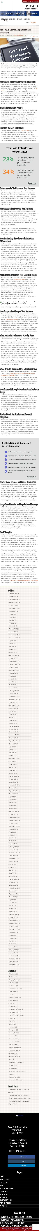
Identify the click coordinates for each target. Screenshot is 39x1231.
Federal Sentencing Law (15, 1015)
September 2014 (13, 964)
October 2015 (13, 926)
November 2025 (13, 602)
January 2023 (12, 693)
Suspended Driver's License (16, 1071)
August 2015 (12, 932)
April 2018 (12, 841)
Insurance (12, 1036)
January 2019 (12, 814)
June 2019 (12, 799)
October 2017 (13, 855)
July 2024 (11, 640)
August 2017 (12, 861)
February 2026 (13, 593)
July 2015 (11, 935)
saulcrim (4, 35)
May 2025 (11, 620)
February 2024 (13, 655)
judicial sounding (14, 1039)
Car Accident (12, 986)
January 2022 (12, 729)
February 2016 (13, 914)
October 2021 (13, 738)
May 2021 (11, 752)
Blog (23, 14)
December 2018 (13, 817)
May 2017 (11, 870)
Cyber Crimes (12, 991)
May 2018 (11, 838)
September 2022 (13, 705)
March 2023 (12, 688)
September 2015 (13, 929)
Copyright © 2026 (6, 1228)
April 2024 (12, 649)
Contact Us (26, 19)
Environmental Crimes (15, 1009)
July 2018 (11, 832)
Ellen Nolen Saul (5, 1203)
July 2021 (11, 746)
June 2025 (12, 617)
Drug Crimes (12, 1000)
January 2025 (12, 632)
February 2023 (13, 691)
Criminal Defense (18, 35)
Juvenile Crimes (13, 1041)
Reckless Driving (13, 1056)
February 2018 (13, 847)
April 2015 (12, 944)
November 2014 (13, 958)
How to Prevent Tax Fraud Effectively (19, 1095)
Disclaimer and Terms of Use (13, 1230)
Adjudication (12, 974)
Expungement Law (14, 1012)
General (11, 1024)
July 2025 (11, 614)
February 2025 (13, 629)
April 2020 (12, 770)
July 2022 (11, 711)
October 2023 (13, 667)
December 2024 (13, 635)
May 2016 (11, 905)
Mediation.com (29, 1230)
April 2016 (12, 908)
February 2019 (13, 811)
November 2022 (13, 699)
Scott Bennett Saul (6, 1200)
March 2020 (12, 773)
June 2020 (12, 764)
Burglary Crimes (13, 980)
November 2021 (13, 735)
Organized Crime (13, 1050)
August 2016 (12, 897)
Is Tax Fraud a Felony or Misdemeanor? (20, 1098)
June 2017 (12, 867)
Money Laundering (14, 1047)
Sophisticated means (19, 279)
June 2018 (12, 835)
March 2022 (12, 723)
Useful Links (4, 19)
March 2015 (12, 947)
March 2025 (12, 626)
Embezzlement (13, 1006)
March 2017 (12, 876)
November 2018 (13, 820)
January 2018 (12, 850)
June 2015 (12, 938)
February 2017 (13, 879)
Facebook (23, 1157)
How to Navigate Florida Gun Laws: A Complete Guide (17, 1226)
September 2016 (13, 894)
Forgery (11, 1021)
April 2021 (12, 755)
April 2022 (12, 720)
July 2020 (11, 761)
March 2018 (12, 844)
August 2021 (12, 744)
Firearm (11, 1018)
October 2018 (13, 823)
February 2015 (13, 950)
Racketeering (12, 1053)
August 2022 (12, 708)
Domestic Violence (14, 997)
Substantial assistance (12, 319)
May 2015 (11, 941)
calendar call (12, 983)
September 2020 (13, 758)
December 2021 (13, 732)
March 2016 (12, 911)
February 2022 (13, 726)
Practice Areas (9, 14)
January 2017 (12, 882)
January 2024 (12, 658)
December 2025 (13, 599)
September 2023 (13, 670)
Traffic (10, 1074)
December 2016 (13, 885)
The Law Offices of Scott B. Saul (19, 1228)
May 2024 (11, 646)
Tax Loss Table (25, 130)
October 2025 (13, 605)
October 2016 (13, 891)
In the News (12, 19)
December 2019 (13, 782)
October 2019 (13, 788)
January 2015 (12, 953)
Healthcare (12, 1027)
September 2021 (13, 741)
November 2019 (13, 785)
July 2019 (11, 797)
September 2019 (13, 791)
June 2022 (12, 714)
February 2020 (13, 776)
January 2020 (12, 779)
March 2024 (12, 652)
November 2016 (13, 888)
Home (2, 14)
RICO (10, 1059)
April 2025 (12, 623)
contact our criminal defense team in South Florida (24, 580)
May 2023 (11, 682)
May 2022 (11, 717)
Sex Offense (12, 1065)
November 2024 (13, 638)
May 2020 (11, 767)
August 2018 (12, 829)
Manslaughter (13, 1044)
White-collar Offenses (15, 1080)
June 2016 (12, 903)
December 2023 (13, 661)
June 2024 (12, 643)
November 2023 (13, 664)
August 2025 (12, 611)
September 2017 (13, 858)
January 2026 (12, 596)
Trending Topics (13, 1077)
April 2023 (12, 685)
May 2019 (11, 802)
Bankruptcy (12, 977)
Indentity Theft (13, 1033)
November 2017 (13, 852)
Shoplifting (12, 1068)
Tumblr (24, 1161)
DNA (10, 994)
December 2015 (13, 920)
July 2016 (11, 900)
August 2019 (12, 794)
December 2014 (13, 956)
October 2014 (13, 961)
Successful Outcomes (31, 14)
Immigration (12, 1030)
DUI (10, 1003)
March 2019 (12, 808)
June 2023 (12, 679)
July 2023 (11, 676)
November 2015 (13, 923)
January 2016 (12, 917)
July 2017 (11, 864)
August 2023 (12, 673)
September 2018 (13, 826)
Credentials (17, 14)
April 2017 (12, 873)
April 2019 (12, 805)
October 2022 (13, 702)
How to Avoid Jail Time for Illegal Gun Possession (16, 1217)
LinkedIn (23, 1165)
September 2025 (13, 608)
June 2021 (12, 749)
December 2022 (13, 696)
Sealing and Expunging (15, 1062)
